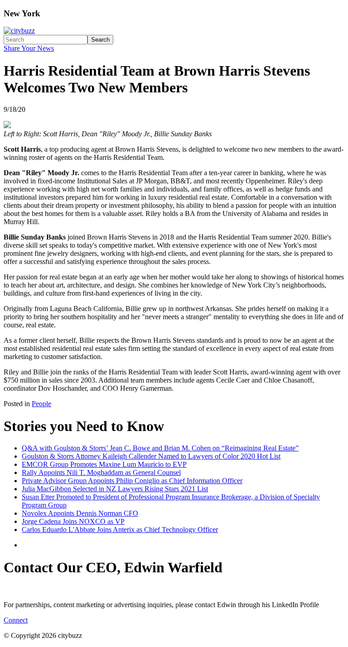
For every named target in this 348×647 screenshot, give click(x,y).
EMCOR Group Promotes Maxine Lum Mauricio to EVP (104, 464)
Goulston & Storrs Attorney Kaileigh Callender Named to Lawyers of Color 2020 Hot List (151, 456)
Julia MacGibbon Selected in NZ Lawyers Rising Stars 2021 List (115, 489)
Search (100, 39)
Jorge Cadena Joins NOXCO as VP (73, 521)
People (41, 403)
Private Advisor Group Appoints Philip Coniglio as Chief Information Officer (132, 480)
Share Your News (29, 48)
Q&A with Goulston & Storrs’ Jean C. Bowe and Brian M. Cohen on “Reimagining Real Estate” (160, 448)
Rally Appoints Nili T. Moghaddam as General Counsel (101, 472)
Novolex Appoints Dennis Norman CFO (80, 513)
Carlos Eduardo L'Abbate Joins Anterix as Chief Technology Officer (120, 529)
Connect (16, 620)
